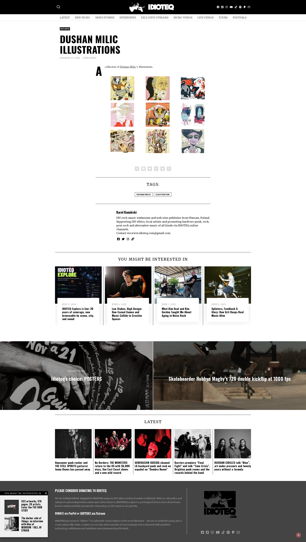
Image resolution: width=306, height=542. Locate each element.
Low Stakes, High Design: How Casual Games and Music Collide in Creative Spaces (127, 314)
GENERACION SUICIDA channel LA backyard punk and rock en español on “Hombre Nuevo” (153, 465)
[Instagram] (227, 7)
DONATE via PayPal (65, 513)
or (78, 513)
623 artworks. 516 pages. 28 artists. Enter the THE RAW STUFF (31, 505)
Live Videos (205, 17)
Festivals (239, 17)
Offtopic (64, 29)
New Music (82, 17)
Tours (223, 17)
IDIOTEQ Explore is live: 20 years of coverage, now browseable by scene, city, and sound (78, 314)
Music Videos (183, 17)
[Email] (249, 7)
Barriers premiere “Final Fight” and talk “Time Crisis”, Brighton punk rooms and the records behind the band (192, 467)
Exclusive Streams (154, 17)
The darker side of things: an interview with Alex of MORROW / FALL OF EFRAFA (32, 524)
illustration (163, 194)
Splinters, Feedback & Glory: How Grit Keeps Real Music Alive (227, 312)
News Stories (104, 17)
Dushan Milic (128, 67)
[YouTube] (231, 7)
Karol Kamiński (126, 212)
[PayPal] (244, 7)
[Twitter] (222, 7)
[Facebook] (218, 7)
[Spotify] (240, 7)
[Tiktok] (236, 7)
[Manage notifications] (298, 535)
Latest (65, 17)
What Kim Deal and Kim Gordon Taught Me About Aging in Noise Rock (176, 312)
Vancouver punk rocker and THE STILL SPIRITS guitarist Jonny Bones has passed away (72, 465)
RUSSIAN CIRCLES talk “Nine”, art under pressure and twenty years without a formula (232, 465)
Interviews (128, 17)
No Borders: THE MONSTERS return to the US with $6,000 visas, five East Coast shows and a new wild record (112, 467)
